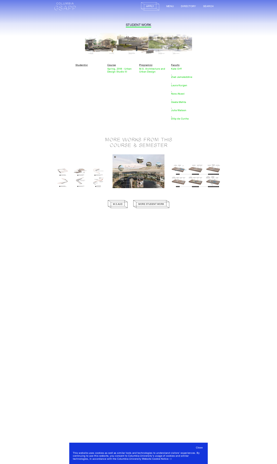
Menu (170, 6)
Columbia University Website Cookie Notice (143, 458)
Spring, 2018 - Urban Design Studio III (119, 70)
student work (138, 25)
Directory (188, 6)
